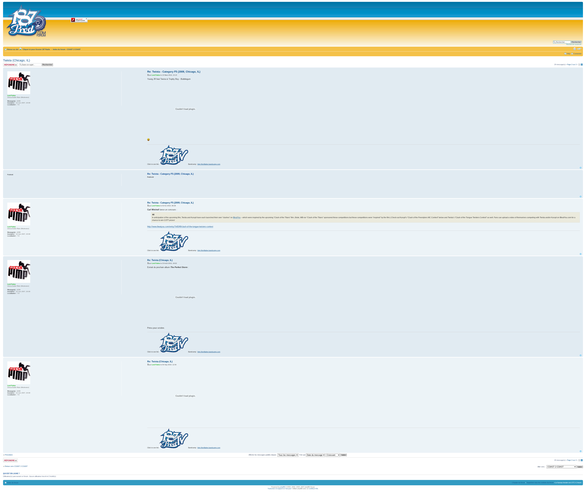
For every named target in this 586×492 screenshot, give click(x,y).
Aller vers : (541, 467)
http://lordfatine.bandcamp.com (208, 164)
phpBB (282, 487)
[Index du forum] (26, 20)
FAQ (568, 54)
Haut (580, 168)
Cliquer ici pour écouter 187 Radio (36, 49)
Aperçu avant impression (574, 48)
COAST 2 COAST (74, 49)
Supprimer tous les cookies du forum (540, 482)
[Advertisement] (363, 186)
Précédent (9, 455)
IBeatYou (237, 217)
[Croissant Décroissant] (336, 455)
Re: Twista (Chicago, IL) (160, 260)
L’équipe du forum (518, 482)
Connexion (577, 54)
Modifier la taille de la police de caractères (579, 48)
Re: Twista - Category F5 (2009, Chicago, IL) (173, 71)
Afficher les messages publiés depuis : (263, 455)
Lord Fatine (156, 75)
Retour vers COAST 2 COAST (16, 466)
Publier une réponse (7, 64)
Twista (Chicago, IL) (16, 60)
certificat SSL (313, 488)
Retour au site (12, 49)
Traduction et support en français (279, 488)
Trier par (302, 455)
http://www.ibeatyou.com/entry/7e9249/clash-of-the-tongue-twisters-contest (180, 226)
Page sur (572, 64)
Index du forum (59, 49)
